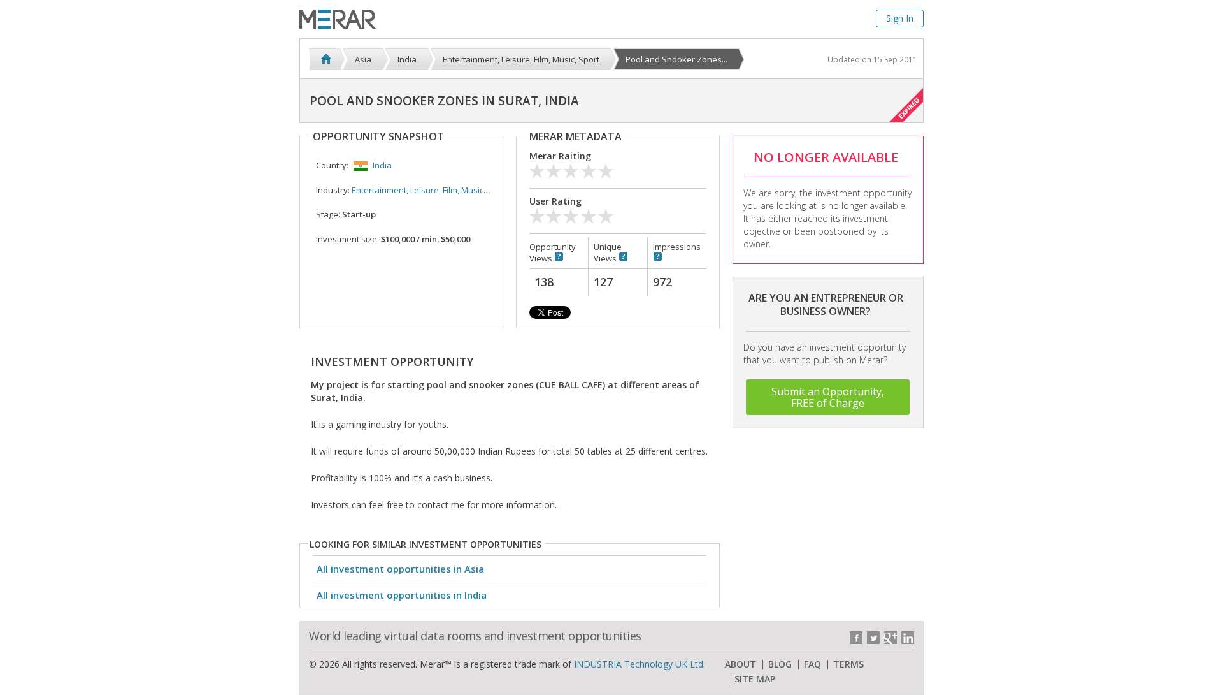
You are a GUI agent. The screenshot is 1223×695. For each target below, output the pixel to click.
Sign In (899, 18)
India (382, 165)
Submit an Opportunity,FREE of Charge (827, 397)
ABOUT (740, 664)
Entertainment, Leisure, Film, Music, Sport (430, 190)
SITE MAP (754, 679)
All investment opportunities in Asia (400, 568)
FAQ (812, 664)
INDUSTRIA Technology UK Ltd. (639, 664)
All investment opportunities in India (402, 595)
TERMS (848, 664)
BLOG (780, 664)
